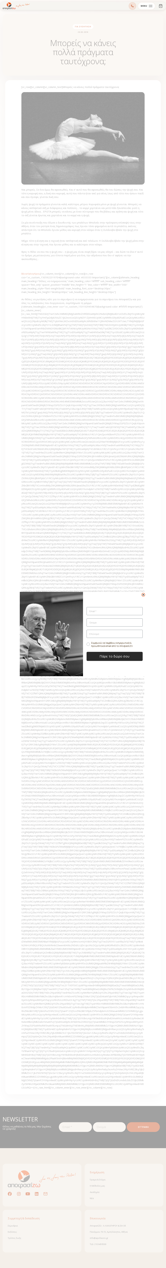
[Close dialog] (143, 594)
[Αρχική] (16, 6)
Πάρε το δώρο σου (115, 656)
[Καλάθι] (160, 6)
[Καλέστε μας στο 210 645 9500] (132, 6)
